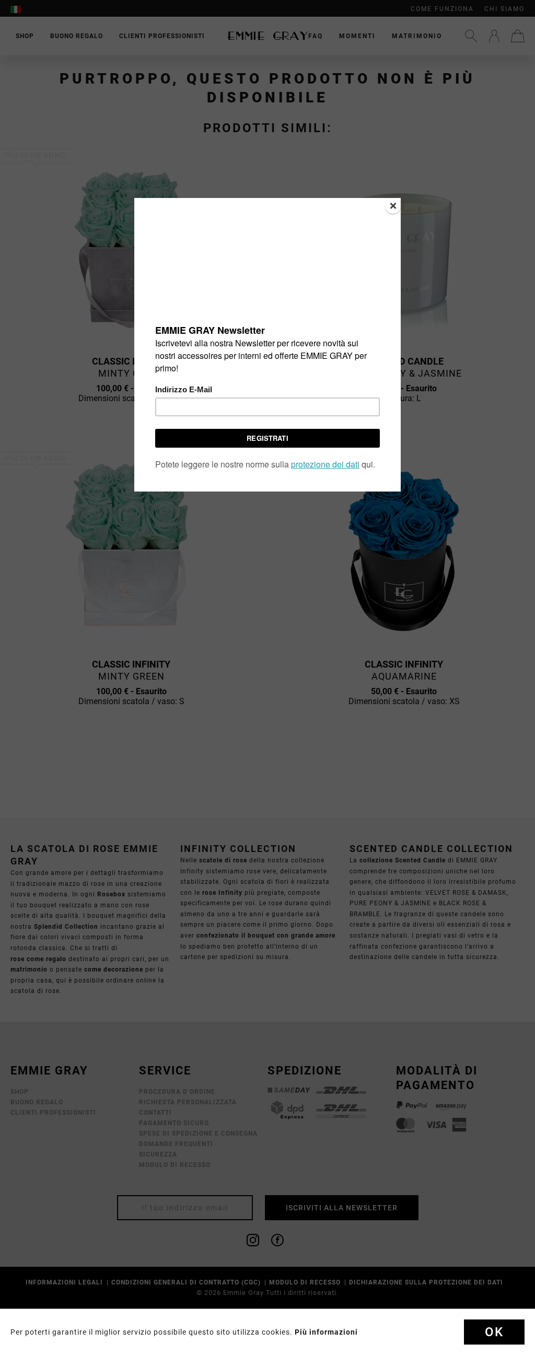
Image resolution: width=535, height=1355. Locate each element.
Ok (494, 1332)
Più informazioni (326, 1332)
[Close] (393, 206)
